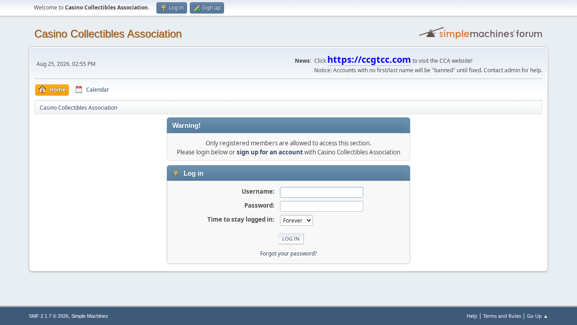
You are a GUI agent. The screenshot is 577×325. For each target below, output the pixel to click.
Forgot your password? (288, 253)
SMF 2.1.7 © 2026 (49, 316)
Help (472, 315)
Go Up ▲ (537, 315)
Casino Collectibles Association (108, 34)
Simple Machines (89, 316)
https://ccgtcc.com (369, 59)
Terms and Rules (502, 315)
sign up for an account (270, 152)
